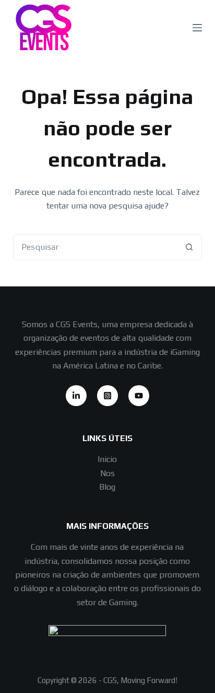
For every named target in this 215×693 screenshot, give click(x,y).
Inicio (107, 459)
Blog (107, 487)
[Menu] (197, 27)
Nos (107, 473)
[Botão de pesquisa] (188, 247)
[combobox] (95, 247)
